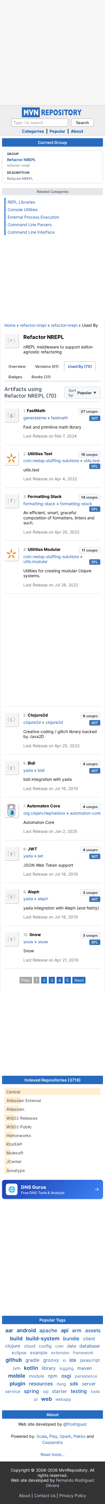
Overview (17, 366)
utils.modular (35, 561)
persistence (86, 1376)
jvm (17, 1368)
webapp (63, 1399)
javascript (90, 1360)
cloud (30, 1346)
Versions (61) (47, 366)
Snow (35, 934)
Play (53, 1436)
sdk (75, 1384)
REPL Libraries (21, 202)
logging (67, 1368)
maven (84, 1368)
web (47, 1399)
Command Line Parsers (30, 224)
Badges (15, 376)
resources (41, 1384)
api (65, 1330)
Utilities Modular (44, 549)
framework (83, 1352)
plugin (18, 1384)
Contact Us (44, 1495)
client (89, 1338)
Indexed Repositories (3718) (52, 1079)
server (89, 1384)
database (89, 1346)
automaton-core (85, 813)
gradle (33, 1360)
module (37, 1376)
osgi (67, 1376)
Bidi (31, 763)
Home (9, 325)
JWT (32, 848)
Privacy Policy (72, 1495)
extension (61, 1352)
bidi (41, 770)
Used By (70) (80, 366)
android (27, 1330)
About (77, 131)
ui (36, 1399)
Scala (41, 1436)
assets (93, 1330)
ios (73, 1360)
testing (79, 1391)
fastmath (59, 417)
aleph (43, 898)
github (14, 1360)
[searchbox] (39, 123)
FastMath (36, 410)
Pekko (79, 1436)
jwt (40, 855)
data (72, 1346)
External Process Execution (33, 217)
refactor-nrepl (33, 325)
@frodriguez (75, 1424)
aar (9, 1330)
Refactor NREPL (21, 159)
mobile (17, 1376)
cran (60, 1346)
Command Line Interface (31, 232)
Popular (57, 131)
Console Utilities (23, 209)
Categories (33, 131)
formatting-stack (39, 503)
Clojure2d (38, 715)
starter (60, 1391)
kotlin (31, 1368)
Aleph (33, 891)
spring (32, 1391)
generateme (34, 417)
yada (28, 770)
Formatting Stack (45, 496)
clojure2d (32, 722)
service (13, 1391)
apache (49, 1330)
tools (95, 1391)
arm (77, 1330)
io (65, 1360)
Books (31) (41, 376)
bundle (72, 1338)
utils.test (92, 460)
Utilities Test (40, 453)
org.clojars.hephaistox (44, 813)
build (17, 1338)
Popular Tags (52, 1319)
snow (28, 941)
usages (89, 411)
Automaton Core (43, 805)
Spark (65, 1436)
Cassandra (52, 1442)
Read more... (53, 1454)
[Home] (52, 115)
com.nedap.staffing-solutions (51, 460)
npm (53, 1376)
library (49, 1368)
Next (79, 980)
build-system (43, 1338)
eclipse (20, 1352)
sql (46, 1391)
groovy (51, 1360)
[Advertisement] (52, 52)
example (39, 1352)
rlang (62, 1383)
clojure (13, 1346)
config (46, 1346)
